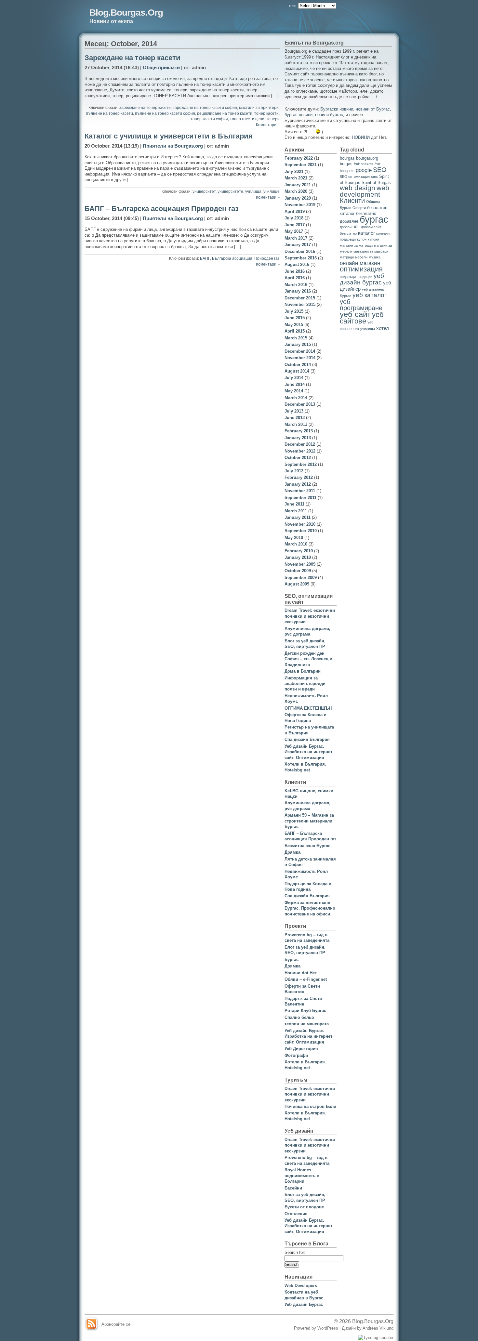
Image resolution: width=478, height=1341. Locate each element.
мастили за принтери (259, 107)
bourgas (347, 158)
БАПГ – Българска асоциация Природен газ (162, 209)
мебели (361, 257)
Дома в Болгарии (303, 671)
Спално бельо (299, 1017)
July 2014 (294, 377)
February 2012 (299, 477)
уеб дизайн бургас (362, 279)
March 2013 (296, 424)
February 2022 (299, 158)
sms (374, 176)
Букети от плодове (304, 1206)
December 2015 (300, 298)
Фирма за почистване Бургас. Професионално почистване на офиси (310, 908)
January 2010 (298, 557)
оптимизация (361, 269)
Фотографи (296, 1055)
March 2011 (296, 510)
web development (364, 191)
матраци (347, 257)
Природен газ (267, 258)
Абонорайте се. (116, 1324)
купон (361, 239)
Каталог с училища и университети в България (169, 136)
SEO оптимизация (355, 176)
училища (253, 191)
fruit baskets (363, 164)
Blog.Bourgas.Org (126, 12)
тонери (273, 119)
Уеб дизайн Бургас (304, 1304)
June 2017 (295, 224)
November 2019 (300, 204)
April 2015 (295, 331)
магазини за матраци (370, 251)
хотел (382, 328)
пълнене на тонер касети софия (165, 113)
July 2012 (294, 470)
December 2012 (300, 444)
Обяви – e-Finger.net (306, 979)
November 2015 (300, 304)
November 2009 (300, 564)
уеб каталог (369, 294)
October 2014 (298, 364)
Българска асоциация (232, 258)
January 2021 (298, 184)
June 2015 (295, 317)
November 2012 (300, 451)
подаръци (348, 277)
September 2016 (301, 258)
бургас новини (298, 114)
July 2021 (294, 171)
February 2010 (299, 550)
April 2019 (295, 211)
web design (357, 188)
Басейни (293, 1188)
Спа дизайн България (307, 739)
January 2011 (298, 517)
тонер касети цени (247, 119)
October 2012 (298, 457)
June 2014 (295, 384)
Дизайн (349, 1328)
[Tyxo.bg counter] (375, 1337)
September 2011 (300, 497)
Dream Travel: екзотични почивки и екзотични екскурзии (310, 616)
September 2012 (301, 464)
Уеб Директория (301, 1048)
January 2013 (298, 437)
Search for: (295, 1252)
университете (230, 191)
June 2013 (295, 417)
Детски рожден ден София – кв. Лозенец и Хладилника (308, 659)
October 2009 (298, 570)
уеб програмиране (361, 304)
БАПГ (205, 258)
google (364, 170)
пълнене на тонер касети (109, 113)
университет (204, 191)
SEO (380, 169)
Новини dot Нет (301, 972)
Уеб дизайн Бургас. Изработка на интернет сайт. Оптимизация (308, 752)
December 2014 (300, 351)
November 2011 (300, 490)
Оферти (359, 208)
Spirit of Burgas (376, 182)
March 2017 (296, 238)
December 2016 (300, 251)
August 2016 (297, 264)
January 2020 (298, 198)
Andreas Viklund (378, 1328)
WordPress (327, 1328)
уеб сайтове (362, 317)
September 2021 (301, 164)
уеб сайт (355, 314)
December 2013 (300, 404)
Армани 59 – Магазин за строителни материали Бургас (309, 821)
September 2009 (301, 577)
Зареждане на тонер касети (132, 58)
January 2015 (298, 344)
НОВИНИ (361, 137)
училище (271, 191)
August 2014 (297, 371)
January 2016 (298, 291)
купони (373, 239)
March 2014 (296, 397)
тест (292, 5)
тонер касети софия (209, 119)
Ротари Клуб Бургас (305, 1010)
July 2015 (294, 311)
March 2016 (296, 284)
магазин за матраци (356, 245)
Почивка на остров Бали (310, 1106)
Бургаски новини (336, 109)
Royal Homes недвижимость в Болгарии (302, 1175)
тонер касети (266, 113)
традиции (364, 277)
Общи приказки (161, 67)
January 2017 (298, 244)
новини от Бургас (373, 109)
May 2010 (294, 537)
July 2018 (294, 218)
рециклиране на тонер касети (224, 113)
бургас (374, 219)
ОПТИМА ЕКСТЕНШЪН (308, 708)
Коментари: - (268, 125)
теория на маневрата (307, 1023)
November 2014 (300, 357)
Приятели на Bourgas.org (173, 146)
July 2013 (294, 411)
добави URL (350, 227)
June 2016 (295, 271)
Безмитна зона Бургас (307, 845)
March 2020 (296, 191)
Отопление (296, 1213)
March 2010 (296, 544)
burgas (346, 163)
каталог (366, 233)
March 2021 (296, 178)
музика (374, 257)
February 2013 (299, 430)
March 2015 (296, 337)
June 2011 (294, 504)
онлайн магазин (360, 263)
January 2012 (298, 484)
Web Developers (301, 1285)
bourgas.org (367, 158)
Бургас (292, 959)
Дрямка (292, 852)
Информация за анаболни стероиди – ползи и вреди (307, 684)
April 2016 (295, 277)
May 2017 (294, 231)
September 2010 (301, 530)
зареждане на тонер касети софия (205, 107)
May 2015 (294, 324)
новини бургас (329, 114)
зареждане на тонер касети (145, 107)
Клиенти (352, 200)
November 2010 (300, 524)
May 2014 (294, 390)
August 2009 (297, 584)
